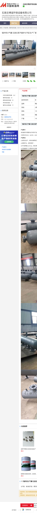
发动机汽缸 (29, 486)
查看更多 (9, 127)
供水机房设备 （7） (8, 103)
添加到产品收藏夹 (6, 149)
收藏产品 (6, 81)
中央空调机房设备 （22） (9, 95)
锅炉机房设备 (12, 28)
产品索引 (4, 147)
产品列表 (6, 28)
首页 (1, 28)
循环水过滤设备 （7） (8, 105)
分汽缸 (23, 486)
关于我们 (14, 510)
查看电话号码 (7, 117)
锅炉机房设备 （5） (8, 98)
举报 (14, 81)
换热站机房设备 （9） (8, 100)
